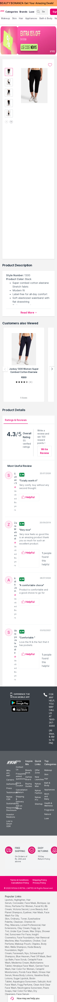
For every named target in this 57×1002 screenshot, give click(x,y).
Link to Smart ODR (9, 823)
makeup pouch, (23, 943)
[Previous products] (5, 369)
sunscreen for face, (20, 934)
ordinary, (15, 918)
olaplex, (36, 943)
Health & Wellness (48, 804)
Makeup (48, 770)
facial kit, (39, 906)
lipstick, (9, 899)
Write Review (44, 451)
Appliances (49, 789)
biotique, (41, 903)
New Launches (39, 778)
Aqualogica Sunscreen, (25, 981)
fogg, (34, 928)
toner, (24, 918)
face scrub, (21, 959)
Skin (46, 774)
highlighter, (20, 899)
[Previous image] (6, 122)
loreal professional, (30, 925)
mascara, (15, 925)
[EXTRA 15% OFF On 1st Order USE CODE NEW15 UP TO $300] (28, 40)
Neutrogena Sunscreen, (29, 987)
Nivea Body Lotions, (23, 975)
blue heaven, (23, 956)
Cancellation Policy (20, 883)
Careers (10, 780)
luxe (31, 11)
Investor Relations (10, 815)
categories (11, 11)
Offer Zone (37, 771)
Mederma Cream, (20, 962)
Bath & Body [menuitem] (45, 18)
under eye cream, (19, 931)
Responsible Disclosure (12, 809)
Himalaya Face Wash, (24, 965)
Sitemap (39, 804)
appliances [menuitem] (31, 18)
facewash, (18, 953)
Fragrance (49, 810)
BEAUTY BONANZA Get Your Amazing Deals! (27, 3)
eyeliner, (27, 912)
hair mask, (38, 912)
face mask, (31, 903)
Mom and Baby (46, 796)
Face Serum (22, 994)
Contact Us (19, 768)
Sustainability (12, 803)
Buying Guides (28, 784)
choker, (37, 940)
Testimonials (12, 792)
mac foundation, (23, 940)
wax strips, (35, 931)
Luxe (46, 818)
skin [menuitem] (14, 18)
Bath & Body (47, 784)
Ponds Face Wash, (28, 972)
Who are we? (8, 773)
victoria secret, (21, 909)
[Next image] (11, 122)
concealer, (18, 903)
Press (9, 788)
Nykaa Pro (38, 798)
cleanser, (18, 921)
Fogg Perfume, (25, 984)
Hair (46, 778)
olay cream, (23, 928)
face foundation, (26, 937)
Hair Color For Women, (23, 969)
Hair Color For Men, (23, 991)
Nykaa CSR (9, 798)
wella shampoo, (18, 947)
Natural (47, 814)
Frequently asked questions (21, 776)
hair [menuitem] (21, 18)
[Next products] (51, 369)
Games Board (28, 778)
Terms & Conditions (19, 880)
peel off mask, (38, 956)
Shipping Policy (39, 880)
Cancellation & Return (21, 791)
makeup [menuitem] (5, 18)
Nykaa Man (38, 784)
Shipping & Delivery (20, 799)
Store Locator (19, 784)
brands (23, 11)
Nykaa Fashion (38, 791)
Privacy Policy (39, 883)
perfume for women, (23, 906)
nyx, (27, 953)
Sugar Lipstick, (21, 978)
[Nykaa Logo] (2, 11)
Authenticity (11, 784)
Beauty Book (28, 771)
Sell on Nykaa (19, 807)
